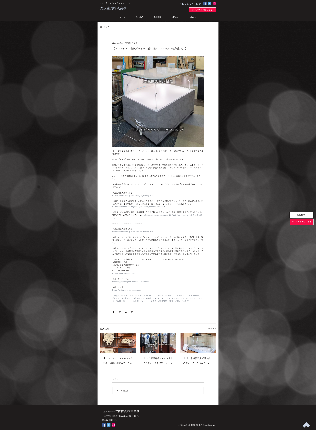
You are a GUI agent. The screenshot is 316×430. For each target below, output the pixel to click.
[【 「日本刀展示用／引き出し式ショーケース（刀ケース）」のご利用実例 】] (198, 343)
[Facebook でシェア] (113, 312)
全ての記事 (104, 27)
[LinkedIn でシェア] (125, 312)
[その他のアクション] (202, 43)
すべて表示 (211, 328)
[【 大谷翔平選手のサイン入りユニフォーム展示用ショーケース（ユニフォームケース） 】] (158, 343)
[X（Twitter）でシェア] (119, 312)
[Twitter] (209, 3)
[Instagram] (214, 3)
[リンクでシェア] (131, 312)
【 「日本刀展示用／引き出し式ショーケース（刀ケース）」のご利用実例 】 (198, 361)
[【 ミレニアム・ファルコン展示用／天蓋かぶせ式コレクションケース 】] (118, 343)
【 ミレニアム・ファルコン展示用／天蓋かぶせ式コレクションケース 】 (118, 361)
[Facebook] (205, 3)
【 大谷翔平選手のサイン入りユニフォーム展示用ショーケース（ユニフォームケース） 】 (158, 361)
